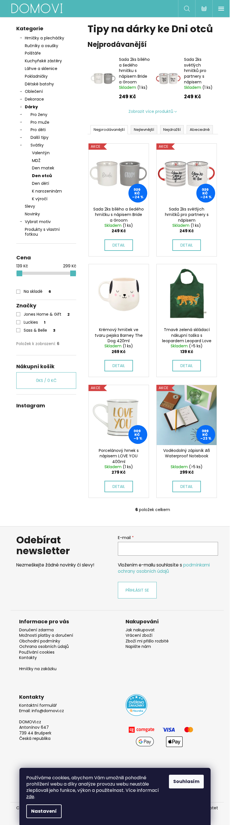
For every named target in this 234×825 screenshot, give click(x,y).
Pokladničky (36, 76)
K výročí (39, 199)
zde (30, 796)
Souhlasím (186, 781)
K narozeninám (47, 191)
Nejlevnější (144, 129)
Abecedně (200, 129)
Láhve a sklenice (41, 68)
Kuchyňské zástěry (43, 61)
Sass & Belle (39, 330)
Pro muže (40, 122)
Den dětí (40, 183)
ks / (46, 380)
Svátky (37, 145)
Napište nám (138, 646)
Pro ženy (39, 114)
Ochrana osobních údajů (44, 646)
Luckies (34, 322)
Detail (118, 245)
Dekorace (34, 99)
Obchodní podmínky (39, 641)
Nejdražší (172, 129)
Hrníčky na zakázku (38, 669)
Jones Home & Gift (47, 314)
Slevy (30, 206)
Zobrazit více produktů (150, 111)
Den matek (43, 168)
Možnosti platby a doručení (46, 635)
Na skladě (37, 291)
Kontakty (28, 657)
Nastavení (44, 811)
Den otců (42, 176)
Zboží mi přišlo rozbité (147, 641)
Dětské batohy (39, 84)
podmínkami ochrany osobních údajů (164, 568)
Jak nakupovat (140, 630)
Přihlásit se (137, 590)
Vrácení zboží (139, 635)
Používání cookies (37, 652)
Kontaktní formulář (38, 705)
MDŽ (36, 160)
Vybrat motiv (38, 222)
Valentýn (41, 153)
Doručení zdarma (36, 630)
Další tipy (40, 137)
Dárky (31, 107)
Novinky (32, 214)
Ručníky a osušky (41, 46)
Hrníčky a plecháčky (44, 38)
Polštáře (33, 53)
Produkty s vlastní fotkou (42, 232)
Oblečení (34, 91)
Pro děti (38, 130)
